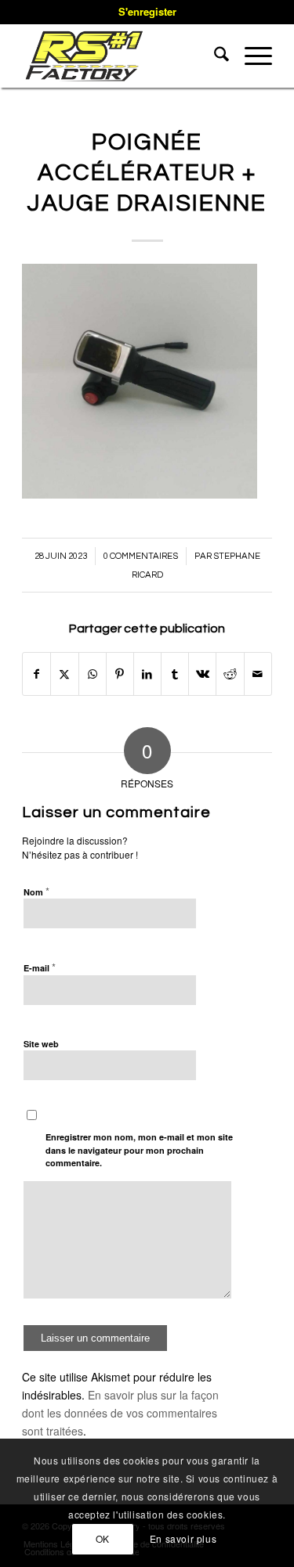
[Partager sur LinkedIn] (147, 674)
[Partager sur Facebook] (36, 674)
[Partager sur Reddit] (229, 674)
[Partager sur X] (64, 674)
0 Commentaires (140, 556)
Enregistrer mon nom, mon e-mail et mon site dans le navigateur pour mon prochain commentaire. (139, 1150)
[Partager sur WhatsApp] (92, 674)
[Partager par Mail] (258, 674)
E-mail (40, 967)
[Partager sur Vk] (202, 674)
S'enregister (147, 11)
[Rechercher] (213, 55)
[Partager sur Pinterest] (120, 674)
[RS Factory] (122, 55)
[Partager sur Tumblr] (175, 674)
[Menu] (250, 55)
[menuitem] (213, 55)
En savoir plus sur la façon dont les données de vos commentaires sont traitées (120, 1413)
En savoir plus (183, 1538)
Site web (41, 1044)
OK (103, 1538)
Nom (36, 891)
